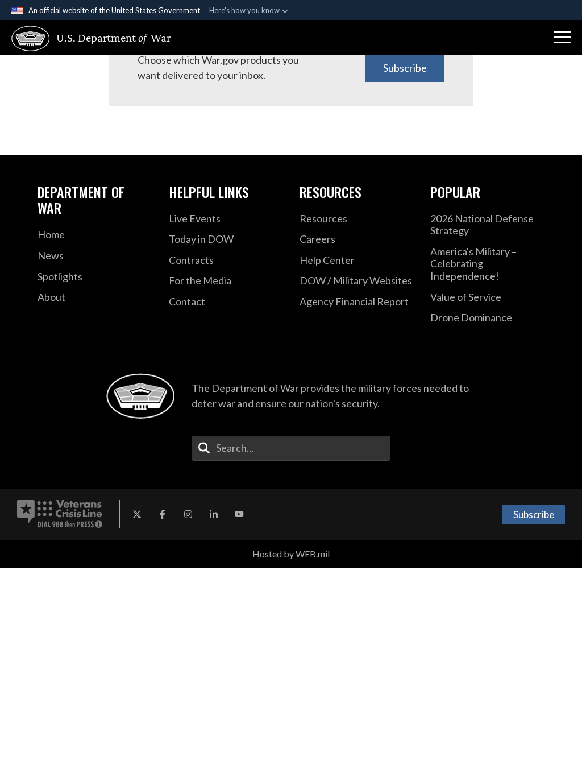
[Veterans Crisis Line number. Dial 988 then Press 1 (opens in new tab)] (59, 514)
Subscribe (405, 67)
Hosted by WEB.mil (291, 553)
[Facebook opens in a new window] (162, 514)
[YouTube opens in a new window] (239, 514)
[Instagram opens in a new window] (188, 514)
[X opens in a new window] (137, 514)
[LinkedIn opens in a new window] (213, 514)
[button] (562, 37)
